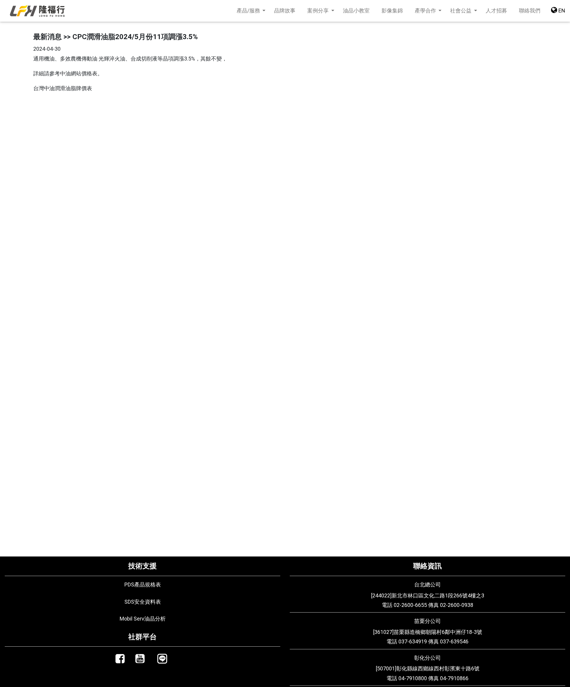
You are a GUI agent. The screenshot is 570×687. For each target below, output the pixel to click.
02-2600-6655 (410, 605)
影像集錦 (392, 10)
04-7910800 (412, 678)
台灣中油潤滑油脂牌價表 (62, 88)
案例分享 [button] (318, 10)
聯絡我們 (532, 10)
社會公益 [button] (461, 10)
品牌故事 (284, 10)
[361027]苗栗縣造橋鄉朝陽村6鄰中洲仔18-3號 (427, 632)
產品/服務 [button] (249, 10)
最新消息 (47, 37)
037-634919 (412, 641)
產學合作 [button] (426, 10)
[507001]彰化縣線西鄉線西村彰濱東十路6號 (427, 668)
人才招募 (496, 10)
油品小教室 (356, 10)
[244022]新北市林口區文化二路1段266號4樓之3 (427, 595)
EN (561, 10)
